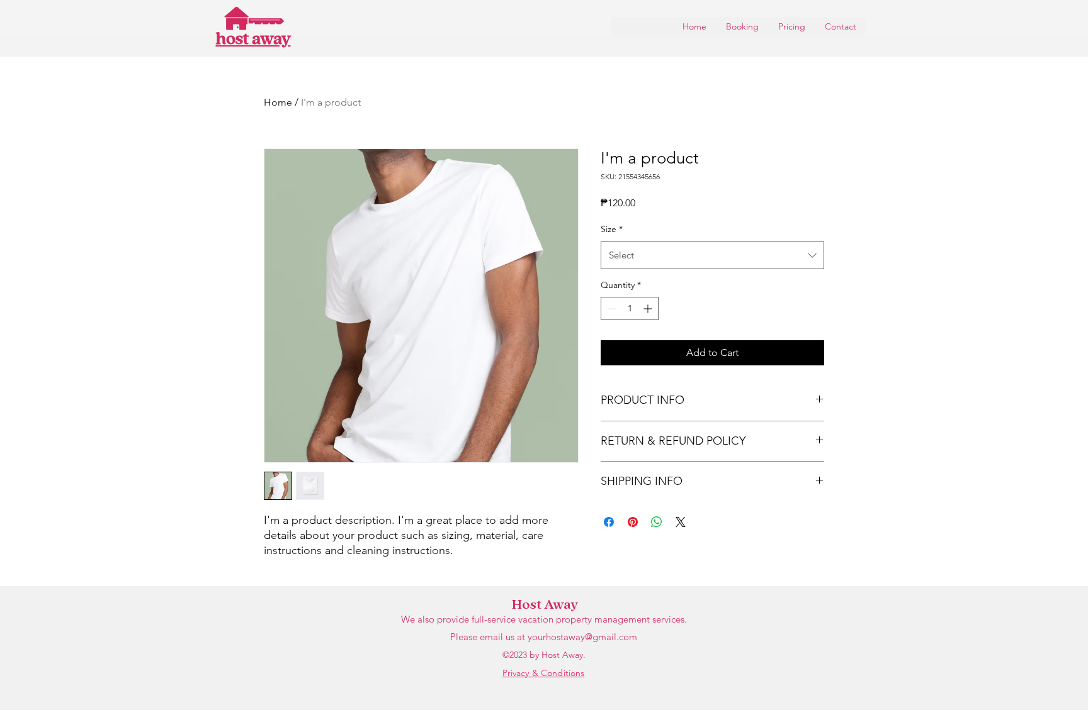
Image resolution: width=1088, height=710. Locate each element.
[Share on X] (680, 522)
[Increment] (649, 308)
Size (612, 229)
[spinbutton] (629, 308)
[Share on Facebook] (608, 522)
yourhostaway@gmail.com (582, 637)
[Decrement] (610, 308)
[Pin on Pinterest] (632, 522)
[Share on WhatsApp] (656, 522)
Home (278, 102)
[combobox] (712, 255)
